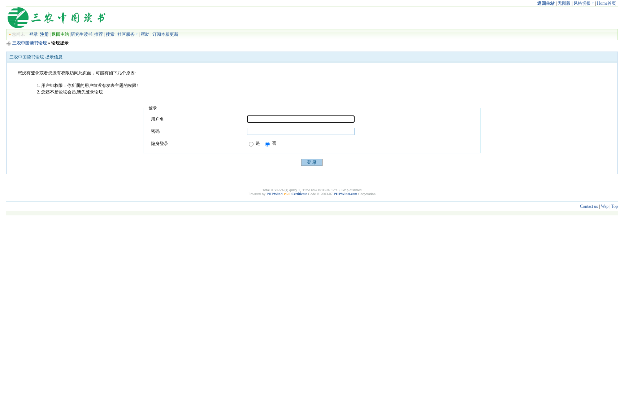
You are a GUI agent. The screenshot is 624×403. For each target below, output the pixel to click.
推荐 (98, 34)
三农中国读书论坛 (29, 42)
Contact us (589, 206)
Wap (604, 206)
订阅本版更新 (165, 34)
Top (614, 206)
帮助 (145, 34)
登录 (33, 34)
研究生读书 (81, 34)
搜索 (110, 34)
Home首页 (606, 3)
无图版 (564, 3)
